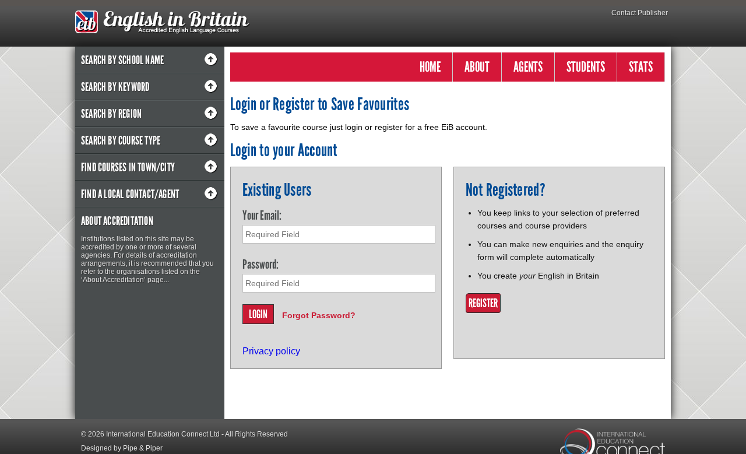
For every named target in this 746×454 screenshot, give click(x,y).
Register (483, 303)
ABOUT (477, 66)
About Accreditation (117, 221)
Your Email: (261, 215)
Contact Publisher (639, 13)
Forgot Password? (319, 315)
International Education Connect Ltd (163, 434)
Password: (260, 264)
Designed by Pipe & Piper (122, 448)
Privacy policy (271, 351)
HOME (430, 66)
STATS (641, 66)
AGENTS (528, 66)
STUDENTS (585, 66)
